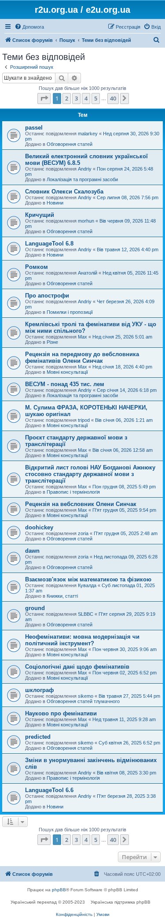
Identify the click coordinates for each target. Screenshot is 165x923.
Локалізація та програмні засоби (82, 179)
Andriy (85, 168)
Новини (55, 202)
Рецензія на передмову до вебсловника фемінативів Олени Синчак (82, 357)
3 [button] (76, 98)
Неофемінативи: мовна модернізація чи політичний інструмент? (82, 640)
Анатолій (87, 272)
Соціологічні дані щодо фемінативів (77, 666)
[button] (44, 98)
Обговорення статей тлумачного (83, 701)
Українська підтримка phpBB (120, 902)
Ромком (36, 267)
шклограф (39, 690)
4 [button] (86, 98)
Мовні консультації (67, 372)
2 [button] (66, 98)
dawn (32, 550)
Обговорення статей (69, 144)
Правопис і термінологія (73, 492)
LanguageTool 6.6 (49, 790)
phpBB (59, 889)
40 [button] (113, 98)
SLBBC (85, 614)
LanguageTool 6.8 (49, 243)
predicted (38, 736)
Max (82, 336)
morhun (86, 220)
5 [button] (95, 98)
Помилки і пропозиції (70, 312)
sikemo (85, 696)
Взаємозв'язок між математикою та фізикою (88, 579)
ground (35, 608)
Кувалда (87, 585)
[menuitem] (29, 27)
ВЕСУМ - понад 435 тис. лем (64, 384)
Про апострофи (47, 295)
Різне (52, 342)
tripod (84, 420)
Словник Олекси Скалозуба (64, 191)
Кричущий (39, 215)
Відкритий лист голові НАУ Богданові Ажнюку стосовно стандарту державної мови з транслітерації (90, 474)
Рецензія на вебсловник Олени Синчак (80, 504)
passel (34, 127)
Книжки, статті (62, 596)
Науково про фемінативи (61, 713)
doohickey (39, 527)
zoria (83, 533)
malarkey (88, 133)
